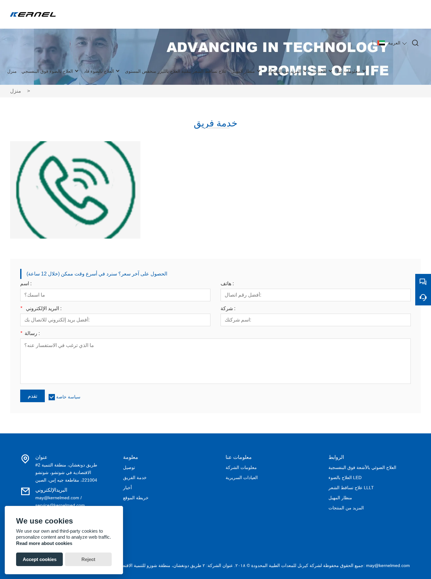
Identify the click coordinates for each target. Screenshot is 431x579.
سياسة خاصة (68, 396)
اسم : (26, 283)
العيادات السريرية (242, 477)
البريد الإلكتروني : (41, 308)
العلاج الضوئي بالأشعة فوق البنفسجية (362, 467)
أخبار (127, 487)
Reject (88, 559)
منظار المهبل (340, 497)
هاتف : (227, 283)
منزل (15, 91)
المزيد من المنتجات (346, 507)
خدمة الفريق (135, 477)
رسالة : (30, 333)
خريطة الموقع (136, 497)
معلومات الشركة (241, 467)
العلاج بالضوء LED (345, 477)
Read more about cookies (44, 543)
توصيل (129, 467)
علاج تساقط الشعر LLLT (351, 487)
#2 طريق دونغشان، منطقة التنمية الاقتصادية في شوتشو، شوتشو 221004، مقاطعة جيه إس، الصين (66, 472)
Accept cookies (39, 559)
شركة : (228, 308)
